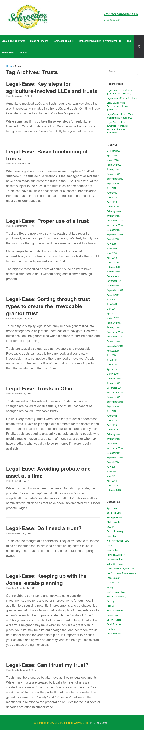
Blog (128, 41)
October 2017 (113, 285)
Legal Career (113, 577)
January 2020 (113, 169)
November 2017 (115, 280)
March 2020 (113, 160)
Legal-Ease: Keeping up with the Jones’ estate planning (46, 579)
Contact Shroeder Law (121, 14)
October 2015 (113, 397)
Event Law (112, 536)
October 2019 (113, 174)
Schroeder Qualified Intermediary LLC (100, 41)
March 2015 (113, 429)
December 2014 (115, 443)
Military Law (113, 582)
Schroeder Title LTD (64, 41)
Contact (23, 52)
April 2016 (112, 369)
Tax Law (111, 629)
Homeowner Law (115, 559)
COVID (110, 526)
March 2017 (113, 318)
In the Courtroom (115, 564)
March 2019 (113, 206)
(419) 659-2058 (111, 19)
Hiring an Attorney (116, 554)
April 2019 (112, 202)
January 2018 (113, 271)
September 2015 (115, 401)
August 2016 (113, 350)
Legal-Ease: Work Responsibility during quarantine (117, 106)
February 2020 (114, 164)
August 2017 (113, 294)
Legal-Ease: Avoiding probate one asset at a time (48, 472)
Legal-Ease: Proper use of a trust (47, 220)
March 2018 (113, 262)
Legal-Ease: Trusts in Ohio (39, 388)
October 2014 (113, 452)
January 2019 (113, 215)
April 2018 (112, 257)
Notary (110, 587)
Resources (8, 52)
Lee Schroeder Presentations (121, 573)
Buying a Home (114, 517)
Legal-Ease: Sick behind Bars (122, 98)
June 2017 (112, 304)
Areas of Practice (39, 41)
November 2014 (115, 448)
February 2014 (114, 490)
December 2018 (115, 220)
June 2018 (112, 248)
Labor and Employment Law (121, 568)
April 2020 (112, 155)
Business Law (114, 512)
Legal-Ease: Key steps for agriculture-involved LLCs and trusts (51, 87)
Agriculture (112, 508)
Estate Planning (115, 531)
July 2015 (111, 411)
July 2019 (111, 188)
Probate (110, 605)
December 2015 (115, 387)
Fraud (109, 545)
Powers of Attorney (116, 596)
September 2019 (115, 178)
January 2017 (113, 327)
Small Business (115, 624)
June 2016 (112, 359)
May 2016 (112, 364)
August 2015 (113, 406)
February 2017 (114, 322)
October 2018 (113, 229)
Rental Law (112, 615)
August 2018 (113, 239)
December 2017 (115, 276)
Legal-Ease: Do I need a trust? (43, 528)
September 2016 (115, 345)
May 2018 (112, 253)
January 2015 (113, 438)
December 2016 (115, 332)
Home (9, 66)
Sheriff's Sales (114, 619)
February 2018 (114, 267)
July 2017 (111, 299)
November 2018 (115, 225)
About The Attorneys (13, 41)
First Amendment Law (118, 540)
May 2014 (112, 476)
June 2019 (112, 192)
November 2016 (115, 336)
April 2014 (112, 480)
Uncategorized (114, 633)
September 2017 (115, 290)
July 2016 (111, 355)
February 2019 (114, 211)
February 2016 (114, 378)
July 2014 (111, 466)
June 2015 (112, 415)
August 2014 (113, 462)
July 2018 (111, 243)
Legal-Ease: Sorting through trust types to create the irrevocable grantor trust (48, 306)
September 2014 (115, 457)
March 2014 (113, 485)
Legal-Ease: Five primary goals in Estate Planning (119, 91)
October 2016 (113, 341)
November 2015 (115, 392)
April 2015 (112, 425)
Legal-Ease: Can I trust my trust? (47, 664)
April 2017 (112, 313)
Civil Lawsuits (114, 522)
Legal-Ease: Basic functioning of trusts (46, 154)
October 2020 (113, 150)
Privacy (110, 601)
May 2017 (112, 308)
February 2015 (114, 434)
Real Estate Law (115, 610)
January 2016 (113, 383)
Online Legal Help (116, 591)
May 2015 (112, 420)
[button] (139, 46)
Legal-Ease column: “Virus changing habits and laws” (120, 116)
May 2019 (112, 197)
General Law (113, 550)
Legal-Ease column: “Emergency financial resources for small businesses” (117, 127)
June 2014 (112, 471)
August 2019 (113, 183)
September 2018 (115, 234)
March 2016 (113, 373)
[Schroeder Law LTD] (28, 17)
